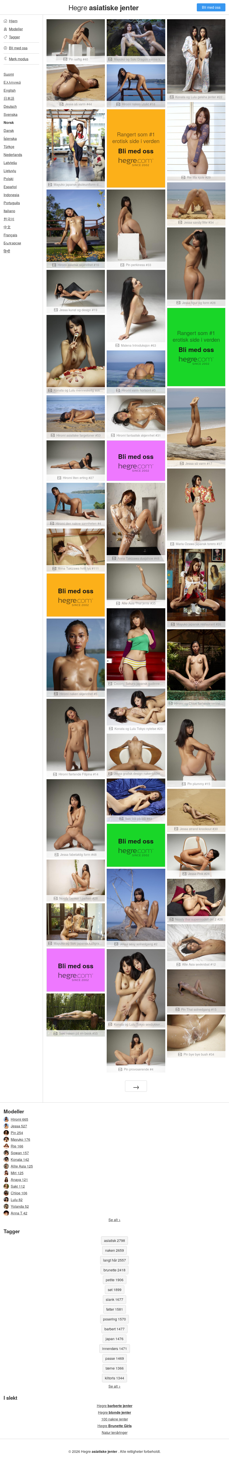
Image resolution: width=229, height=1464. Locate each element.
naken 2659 (114, 1250)
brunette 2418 (114, 1269)
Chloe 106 (19, 1192)
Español (10, 186)
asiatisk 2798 (114, 1240)
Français (10, 234)
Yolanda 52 (20, 1206)
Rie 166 (17, 1146)
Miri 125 (17, 1172)
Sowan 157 (20, 1152)
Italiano (9, 210)
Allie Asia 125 (22, 1166)
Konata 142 (20, 1159)
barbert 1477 (114, 1328)
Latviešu (10, 162)
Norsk (9, 122)
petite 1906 (114, 1279)
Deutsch (10, 106)
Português (12, 202)
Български (12, 243)
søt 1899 (114, 1289)
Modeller (16, 28)
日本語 (9, 98)
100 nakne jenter (114, 1419)
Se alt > (114, 1219)
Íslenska (10, 138)
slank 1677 (114, 1299)
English (10, 90)
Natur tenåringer (114, 1432)
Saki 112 (18, 1186)
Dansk (9, 130)
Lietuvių (10, 170)
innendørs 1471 (114, 1348)
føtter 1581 (114, 1309)
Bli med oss (211, 7)
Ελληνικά (12, 82)
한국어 (9, 218)
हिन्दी (7, 251)
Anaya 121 (19, 1179)
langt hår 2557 (114, 1260)
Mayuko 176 (20, 1139)
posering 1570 (114, 1319)
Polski (8, 178)
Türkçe (9, 146)
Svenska (10, 114)
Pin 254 (17, 1132)
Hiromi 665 (19, 1119)
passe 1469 (114, 1358)
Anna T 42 (19, 1213)
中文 (7, 226)
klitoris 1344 (114, 1378)
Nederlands (13, 154)
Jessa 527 (19, 1126)
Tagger (14, 37)
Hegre (103, 7)
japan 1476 (114, 1338)
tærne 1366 (115, 1368)
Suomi (9, 74)
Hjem (13, 20)
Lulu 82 (17, 1199)
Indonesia (11, 194)
